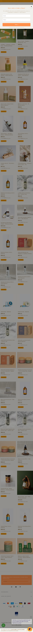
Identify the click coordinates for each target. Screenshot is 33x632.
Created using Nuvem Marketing (16, 27)
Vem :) (16, 24)
